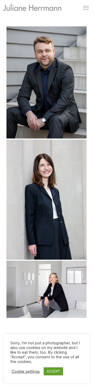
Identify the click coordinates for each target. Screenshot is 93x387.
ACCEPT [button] (53, 371)
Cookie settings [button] (26, 371)
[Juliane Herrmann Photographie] (32, 9)
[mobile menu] (86, 7)
